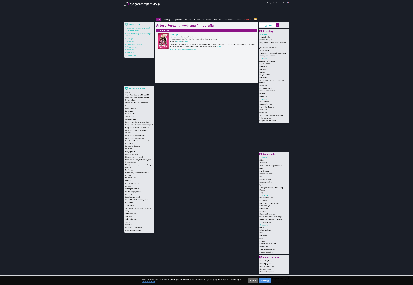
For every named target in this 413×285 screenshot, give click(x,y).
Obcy (261, 238)
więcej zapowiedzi (267, 252)
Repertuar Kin (271, 257)
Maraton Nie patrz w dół (134, 157)
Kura (261, 233)
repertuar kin (174, 49)
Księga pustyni (264, 75)
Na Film (197, 20)
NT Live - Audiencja (132, 183)
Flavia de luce (264, 101)
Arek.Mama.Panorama (267, 61)
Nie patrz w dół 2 (265, 182)
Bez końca (263, 200)
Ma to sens (263, 235)
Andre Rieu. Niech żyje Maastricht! (137, 95)
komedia (179, 41)
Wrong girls (263, 96)
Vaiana (127, 222)
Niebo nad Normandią (267, 214)
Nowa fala (263, 85)
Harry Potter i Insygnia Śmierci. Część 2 (139, 125)
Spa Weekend (264, 185)
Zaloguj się (270, 3)
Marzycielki (263, 77)
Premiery (167, 20)
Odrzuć (253, 281)
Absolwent (263, 163)
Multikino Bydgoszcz (266, 272)
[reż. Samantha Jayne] (163, 41)
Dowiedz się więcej (148, 282)
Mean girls (175, 34)
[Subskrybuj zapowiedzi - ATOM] (255, 19)
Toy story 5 (129, 216)
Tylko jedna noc (265, 118)
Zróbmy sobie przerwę (267, 56)
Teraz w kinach (137, 88)
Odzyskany (263, 112)
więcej (219, 46)
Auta (261, 168)
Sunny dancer (264, 50)
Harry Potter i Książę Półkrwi (135, 135)
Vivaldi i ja (262, 94)
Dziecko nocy (264, 171)
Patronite (247, 20)
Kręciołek (262, 72)
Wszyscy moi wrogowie (267, 121)
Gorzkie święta (264, 37)
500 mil (261, 160)
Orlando (262, 241)
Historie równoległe (266, 104)
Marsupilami (263, 208)
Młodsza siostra (265, 179)
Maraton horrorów (131, 154)
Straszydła (130, 52)
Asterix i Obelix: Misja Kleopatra (270, 166)
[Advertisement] (206, 67)
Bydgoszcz (267, 25)
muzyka (185, 41)
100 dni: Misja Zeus (266, 198)
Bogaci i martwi (264, 64)
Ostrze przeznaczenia (132, 189)
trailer (194, 49)
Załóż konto (280, 3)
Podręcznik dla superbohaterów (270, 219)
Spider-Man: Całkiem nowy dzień (138, 28)
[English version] (288, 2)
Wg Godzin (207, 20)
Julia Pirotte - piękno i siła (268, 48)
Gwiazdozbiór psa (265, 40)
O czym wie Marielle (266, 88)
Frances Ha (263, 69)
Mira (261, 177)
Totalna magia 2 (265, 222)
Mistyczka (262, 211)
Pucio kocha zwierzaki (267, 91)
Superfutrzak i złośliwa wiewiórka (271, 115)
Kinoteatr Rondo (265, 269)
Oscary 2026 (229, 20)
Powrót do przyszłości (133, 192)
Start (158, 20)
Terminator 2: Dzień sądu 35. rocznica (272, 53)
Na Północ (129, 170)
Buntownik (263, 66)
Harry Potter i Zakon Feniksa (135, 138)
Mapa (239, 20)
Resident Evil (263, 247)
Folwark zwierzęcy (265, 230)
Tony (261, 193)
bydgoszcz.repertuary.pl (145, 4)
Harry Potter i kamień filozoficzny (137, 127)
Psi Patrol (130, 41)
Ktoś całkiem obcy (265, 174)
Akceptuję (265, 281)
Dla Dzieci (217, 20)
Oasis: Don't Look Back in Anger (270, 217)
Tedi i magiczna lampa (267, 249)
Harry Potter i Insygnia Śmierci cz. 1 (137, 122)
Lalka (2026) (263, 110)
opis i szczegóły (185, 49)
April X (261, 227)
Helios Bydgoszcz (265, 264)
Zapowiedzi (178, 20)
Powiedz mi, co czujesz (267, 244)
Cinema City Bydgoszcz (267, 261)
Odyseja (130, 39)
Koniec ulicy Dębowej (266, 107)
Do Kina (188, 20)
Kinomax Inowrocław (266, 266)
